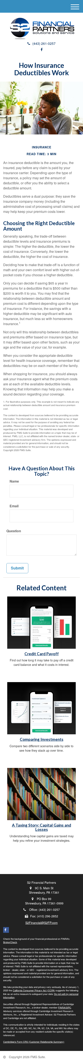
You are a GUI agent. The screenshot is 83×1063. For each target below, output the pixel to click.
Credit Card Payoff (41, 653)
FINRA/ (62, 1007)
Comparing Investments (41, 739)
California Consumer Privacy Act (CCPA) (34, 990)
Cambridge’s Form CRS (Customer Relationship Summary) (33, 1041)
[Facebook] (42, 49)
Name (14, 481)
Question (13, 531)
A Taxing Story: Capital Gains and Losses (41, 827)
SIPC (68, 1007)
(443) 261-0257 (44, 43)
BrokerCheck (10, 942)
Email (14, 506)
